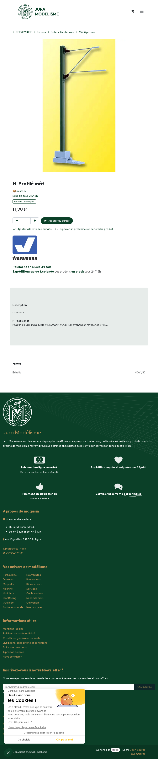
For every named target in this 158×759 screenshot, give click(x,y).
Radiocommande (13, 607)
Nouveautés (33, 575)
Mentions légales (13, 629)
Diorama (8, 579)
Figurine (8, 588)
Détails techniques (24, 201)
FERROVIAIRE (24, 32)
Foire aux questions (15, 647)
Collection (32, 602)
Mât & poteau (87, 32)
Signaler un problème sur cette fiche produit (86, 229)
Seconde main (35, 598)
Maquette (8, 584)
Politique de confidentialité (19, 633)
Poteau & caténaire (62, 32)
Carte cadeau (34, 593)
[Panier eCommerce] (132, 11)
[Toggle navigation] (141, 11)
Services (31, 588)
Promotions (33, 579)
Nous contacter (12, 656)
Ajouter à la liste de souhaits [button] (34, 229)
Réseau (41, 32)
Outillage (8, 602)
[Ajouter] (34, 220)
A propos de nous (13, 652)
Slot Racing (9, 598)
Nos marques (34, 607)
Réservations (34, 584)
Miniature (8, 593)
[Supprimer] (17, 220)
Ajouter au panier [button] (59, 220)
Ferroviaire (10, 575)
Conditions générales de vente (21, 638)
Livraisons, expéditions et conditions (25, 642)
